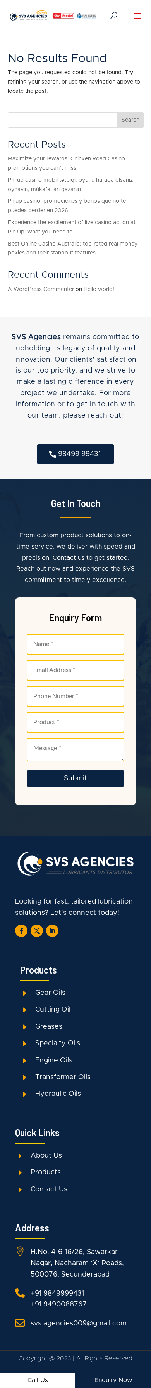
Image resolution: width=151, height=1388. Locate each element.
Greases (48, 1026)
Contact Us (49, 1189)
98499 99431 (79, 454)
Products (46, 1172)
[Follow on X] (37, 931)
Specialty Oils (57, 1043)
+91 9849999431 (57, 1293)
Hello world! (99, 289)
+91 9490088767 (59, 1304)
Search (130, 120)
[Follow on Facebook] (21, 931)
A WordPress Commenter (41, 289)
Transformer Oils (63, 1077)
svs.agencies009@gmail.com (79, 1323)
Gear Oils (50, 992)
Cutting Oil (52, 1009)
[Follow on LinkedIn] (52, 931)
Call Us (37, 1380)
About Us (46, 1155)
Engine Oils (53, 1060)
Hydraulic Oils (58, 1093)
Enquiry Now (113, 1380)
